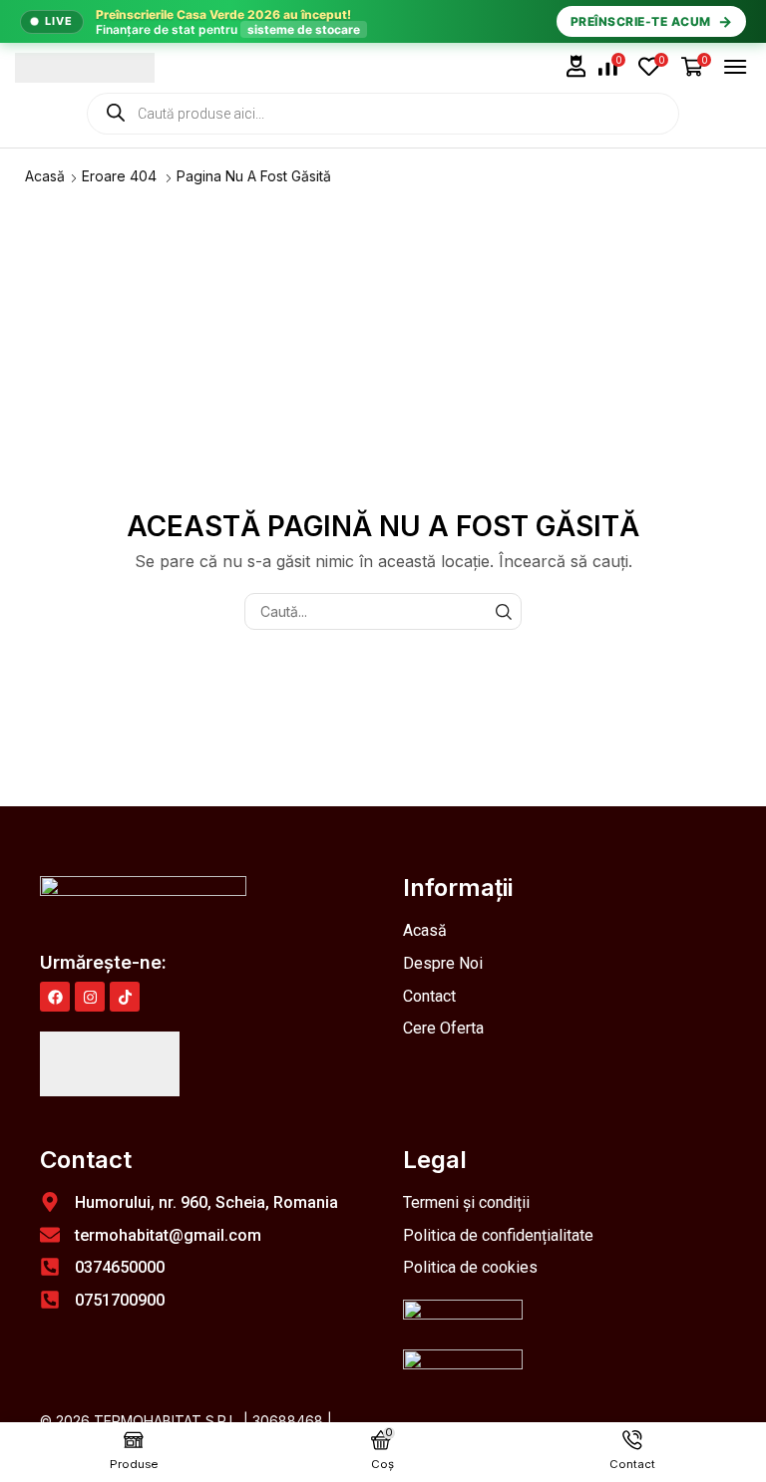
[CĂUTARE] (503, 611)
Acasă (45, 175)
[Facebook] (55, 997)
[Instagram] (90, 997)
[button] (576, 66)
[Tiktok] (125, 997)
